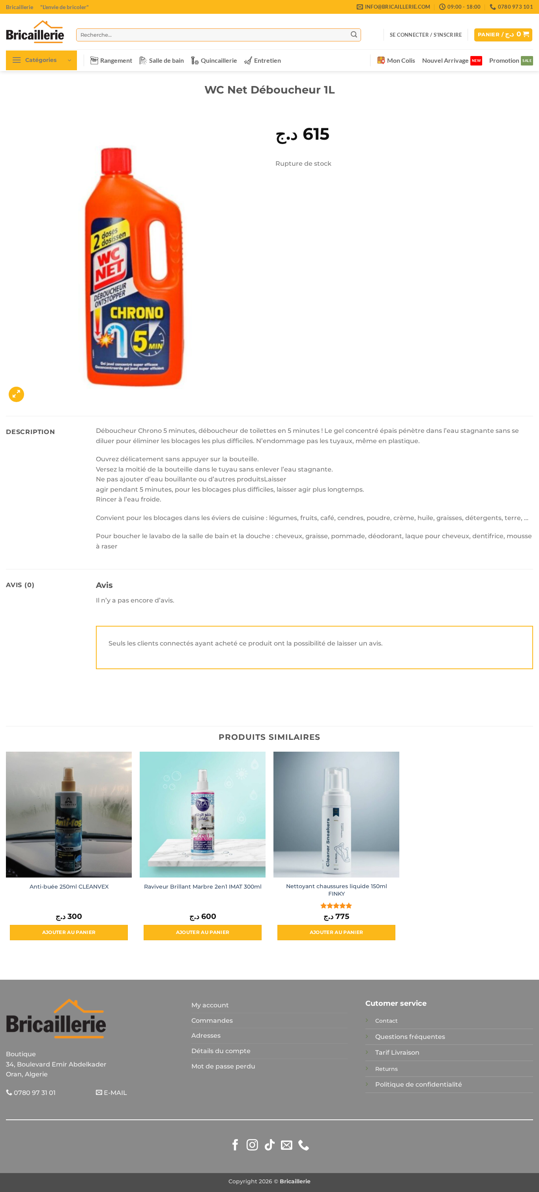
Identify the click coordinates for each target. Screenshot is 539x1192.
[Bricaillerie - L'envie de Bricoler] (35, 31)
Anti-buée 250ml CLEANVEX (69, 886)
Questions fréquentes (410, 1036)
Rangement (116, 60)
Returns (386, 1068)
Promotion (504, 60)
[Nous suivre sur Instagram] (252, 1146)
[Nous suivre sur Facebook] (235, 1146)
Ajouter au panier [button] (69, 932)
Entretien (267, 60)
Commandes (212, 1020)
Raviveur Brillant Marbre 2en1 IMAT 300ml (203, 886)
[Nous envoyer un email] (286, 1146)
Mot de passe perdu (223, 1066)
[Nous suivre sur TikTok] (269, 1146)
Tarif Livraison (397, 1052)
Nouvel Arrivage (445, 60)
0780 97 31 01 (34, 1093)
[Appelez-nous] (303, 1146)
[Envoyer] (354, 34)
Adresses (206, 1035)
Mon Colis (401, 60)
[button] (426, 35)
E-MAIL (114, 1093)
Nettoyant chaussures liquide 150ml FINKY (336, 890)
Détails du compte (221, 1051)
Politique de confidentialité (418, 1084)
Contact (386, 1020)
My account (210, 1005)
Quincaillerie (219, 60)
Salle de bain (166, 60)
